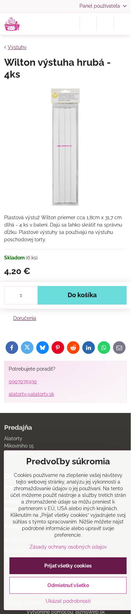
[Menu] (122, 24)
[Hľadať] (88, 24)
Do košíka (82, 295)
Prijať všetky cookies (68, 566)
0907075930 (23, 381)
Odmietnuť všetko (68, 585)
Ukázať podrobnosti (68, 601)
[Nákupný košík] (105, 24)
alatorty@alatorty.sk (31, 394)
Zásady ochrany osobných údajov (68, 547)
